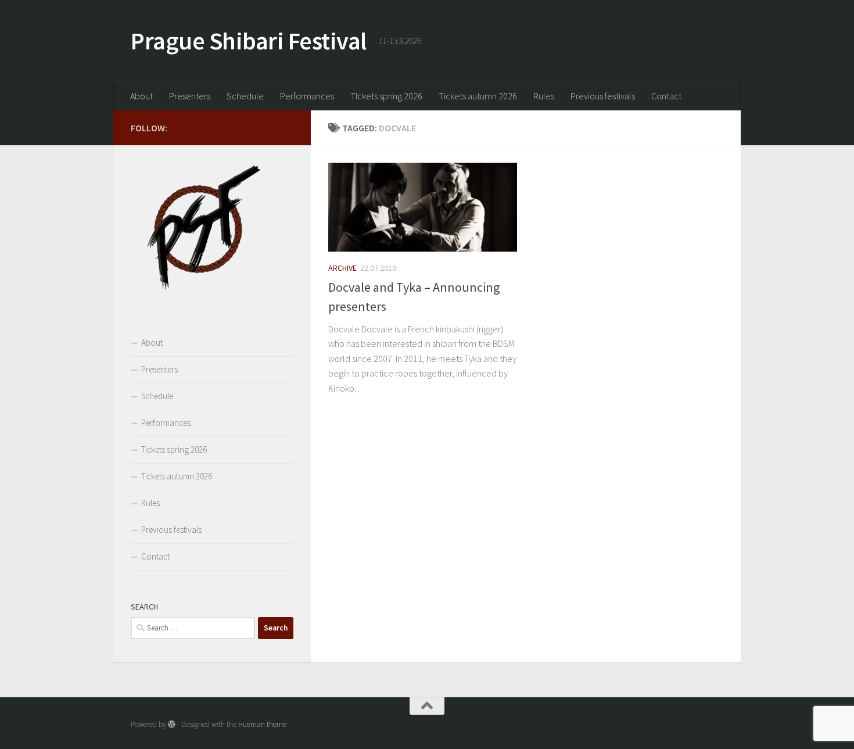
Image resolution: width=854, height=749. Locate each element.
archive (342, 268)
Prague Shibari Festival (249, 41)
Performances (307, 96)
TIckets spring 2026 (386, 96)
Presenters (189, 96)
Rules (543, 96)
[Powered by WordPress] (171, 724)
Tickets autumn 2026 (478, 96)
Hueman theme (262, 724)
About (141, 96)
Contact (666, 96)
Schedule (245, 96)
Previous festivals (602, 96)
